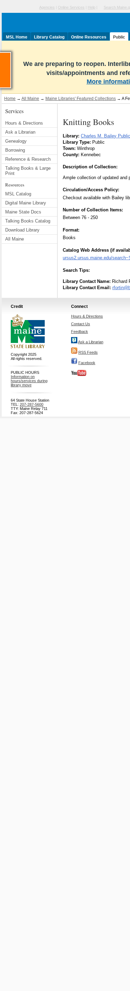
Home (10, 98)
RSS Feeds (88, 352)
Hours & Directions (24, 123)
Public (119, 37)
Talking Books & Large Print (28, 171)
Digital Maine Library (25, 202)
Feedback (79, 331)
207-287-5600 (31, 404)
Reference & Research (28, 159)
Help (91, 7)
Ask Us (10, 55)
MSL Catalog (18, 193)
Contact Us (80, 324)
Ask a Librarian (20, 132)
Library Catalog (49, 37)
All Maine (30, 98)
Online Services (71, 7)
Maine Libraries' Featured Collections (80, 98)
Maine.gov (19, 7)
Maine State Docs (23, 212)
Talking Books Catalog (27, 221)
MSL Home (16, 37)
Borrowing (15, 150)
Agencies (47, 7)
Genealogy (16, 141)
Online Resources (88, 37)
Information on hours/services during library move (29, 381)
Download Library (22, 230)
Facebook (86, 363)
